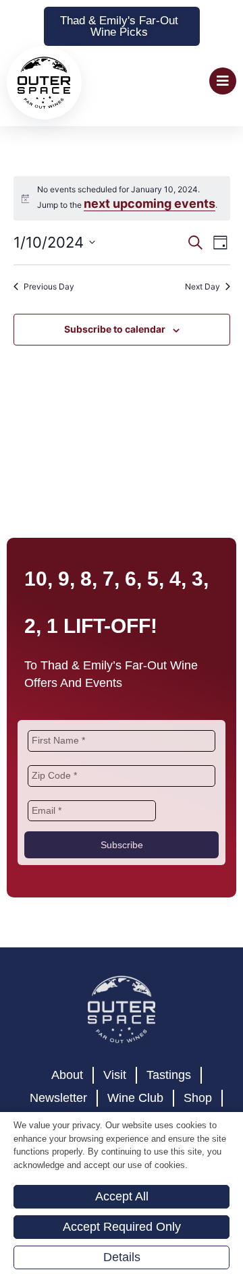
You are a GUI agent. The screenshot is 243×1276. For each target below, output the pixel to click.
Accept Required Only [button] (122, 1226)
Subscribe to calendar (114, 369)
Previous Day (49, 326)
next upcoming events (149, 243)
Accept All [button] (121, 1196)
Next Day (202, 326)
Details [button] (121, 1257)
